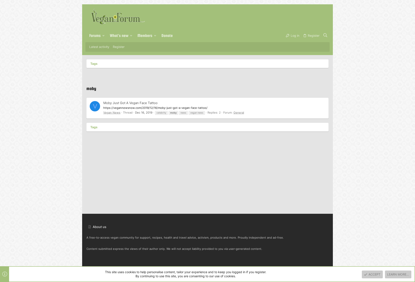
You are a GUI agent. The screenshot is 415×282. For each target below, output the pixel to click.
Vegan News (111, 112)
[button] (103, 36)
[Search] (325, 35)
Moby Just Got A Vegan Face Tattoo (130, 103)
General (238, 112)
